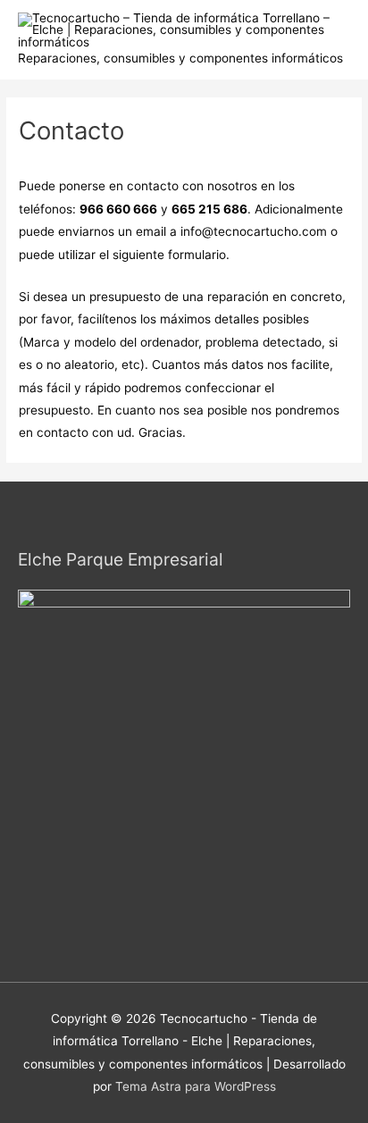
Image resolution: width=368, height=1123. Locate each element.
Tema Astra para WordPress (195, 1086)
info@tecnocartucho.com (253, 231)
